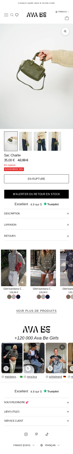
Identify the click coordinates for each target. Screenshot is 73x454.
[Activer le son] (62, 347)
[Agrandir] (12, 358)
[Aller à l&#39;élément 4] (55, 141)
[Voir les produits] (6, 368)
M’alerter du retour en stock (36, 194)
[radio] (9, 297)
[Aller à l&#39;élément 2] (25, 141)
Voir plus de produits (36, 310)
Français (50, 445)
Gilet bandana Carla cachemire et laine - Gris (14, 288)
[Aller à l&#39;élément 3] (40, 141)
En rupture (36, 178)
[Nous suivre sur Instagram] (26, 434)
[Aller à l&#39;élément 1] (11, 141)
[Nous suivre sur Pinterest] (36, 434)
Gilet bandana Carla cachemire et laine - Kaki (44, 288)
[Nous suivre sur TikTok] (47, 434)
